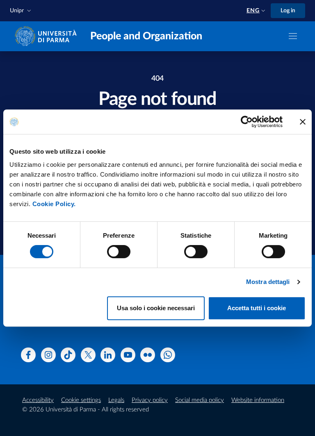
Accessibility (38, 400)
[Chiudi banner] (303, 122)
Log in (288, 11)
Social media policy (199, 400)
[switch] (118, 251)
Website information (257, 400)
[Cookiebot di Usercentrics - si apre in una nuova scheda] (247, 122)
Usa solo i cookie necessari (156, 307)
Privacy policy (150, 400)
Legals (116, 400)
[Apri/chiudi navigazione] (292, 36)
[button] (21, 11)
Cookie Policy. (54, 203)
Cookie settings (81, 400)
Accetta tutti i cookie (256, 307)
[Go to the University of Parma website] (47, 36)
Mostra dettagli (268, 281)
